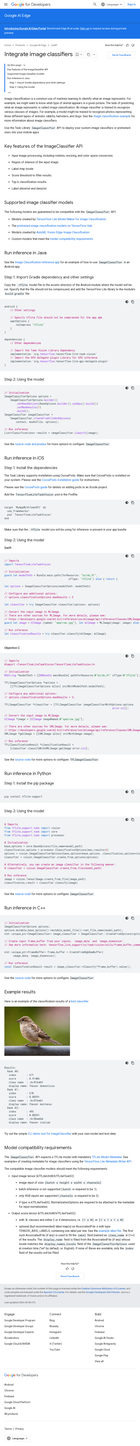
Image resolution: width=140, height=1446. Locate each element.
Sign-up (84, 28)
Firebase (100, 1332)
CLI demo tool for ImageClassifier (49, 1133)
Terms (8, 1428)
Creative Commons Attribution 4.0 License (103, 1288)
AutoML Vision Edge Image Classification (62, 232)
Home (7, 45)
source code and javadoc (30, 444)
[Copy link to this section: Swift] (15, 548)
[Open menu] (5, 4)
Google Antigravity (105, 1343)
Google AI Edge (17, 15)
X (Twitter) (56, 1343)
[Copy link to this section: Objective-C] (23, 648)
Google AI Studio (104, 1337)
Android (99, 1320)
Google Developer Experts (19, 1332)
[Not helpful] (133, 45)
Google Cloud (102, 1349)
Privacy (19, 1428)
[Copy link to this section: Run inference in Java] (50, 253)
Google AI (9, 1408)
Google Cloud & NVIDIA (17, 1343)
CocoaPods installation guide (60, 480)
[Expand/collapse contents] (24, 65)
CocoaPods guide (36, 487)
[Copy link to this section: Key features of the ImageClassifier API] (86, 146)
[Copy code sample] (133, 302)
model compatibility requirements (71, 239)
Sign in (131, 4)
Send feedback (121, 55)
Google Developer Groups (18, 1326)
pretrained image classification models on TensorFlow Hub (54, 225)
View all (99, 1361)
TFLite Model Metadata (107, 1157)
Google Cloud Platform (17, 1402)
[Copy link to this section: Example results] (39, 992)
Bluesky (54, 1326)
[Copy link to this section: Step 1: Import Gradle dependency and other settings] (97, 277)
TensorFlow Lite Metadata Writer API (107, 1161)
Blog (52, 1320)
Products (20, 45)
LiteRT (54, 45)
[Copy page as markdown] (88, 54)
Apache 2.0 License (54, 1292)
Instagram (55, 1332)
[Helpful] (127, 45)
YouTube (55, 1349)
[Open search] (95, 4)
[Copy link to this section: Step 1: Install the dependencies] (61, 468)
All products (11, 1413)
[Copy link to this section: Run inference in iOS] (47, 458)
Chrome (99, 1326)
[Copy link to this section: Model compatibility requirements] (75, 1148)
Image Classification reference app (37, 262)
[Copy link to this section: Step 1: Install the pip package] (57, 783)
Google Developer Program (19, 1320)
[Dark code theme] (127, 302)
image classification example (112, 116)
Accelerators (11, 1337)
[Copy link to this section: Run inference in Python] (54, 774)
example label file (110, 1231)
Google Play (101, 1355)
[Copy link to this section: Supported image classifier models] (77, 203)
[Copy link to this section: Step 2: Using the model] (47, 380)
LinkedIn (54, 1337)
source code (23, 759)
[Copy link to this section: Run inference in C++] (48, 908)
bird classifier (79, 1001)
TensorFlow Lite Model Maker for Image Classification (71, 219)
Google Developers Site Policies (103, 1292)
